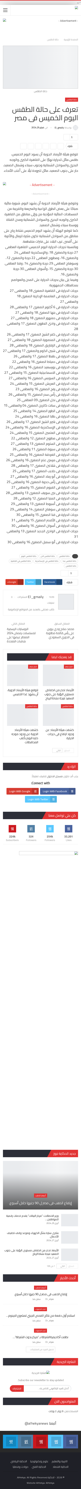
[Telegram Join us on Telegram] (10, 1441)
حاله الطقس (71, 566)
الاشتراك (16, 1388)
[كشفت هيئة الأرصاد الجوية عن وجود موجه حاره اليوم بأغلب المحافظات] (22, 715)
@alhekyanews (36, 1423)
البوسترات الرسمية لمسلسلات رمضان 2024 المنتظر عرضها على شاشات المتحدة (21, 635)
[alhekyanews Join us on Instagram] (25, 1441)
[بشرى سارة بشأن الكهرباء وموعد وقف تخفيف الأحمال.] (69, 1237)
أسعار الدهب (40, 1195)
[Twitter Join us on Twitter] (55, 1441)
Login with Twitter (38, 799)
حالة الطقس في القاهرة (21, 561)
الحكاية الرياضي (18, 1461)
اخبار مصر (69, 666)
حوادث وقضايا (20, 1466)
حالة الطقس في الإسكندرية (46, 561)
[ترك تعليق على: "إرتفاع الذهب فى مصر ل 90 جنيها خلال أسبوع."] (29, 1299)
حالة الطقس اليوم (28, 556)
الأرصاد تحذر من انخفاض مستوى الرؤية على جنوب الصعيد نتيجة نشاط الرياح (31, 1252)
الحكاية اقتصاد (60, 1466)
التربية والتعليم (59, 1461)
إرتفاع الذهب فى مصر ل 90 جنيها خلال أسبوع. (40, 1203)
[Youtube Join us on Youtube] (40, 1441)
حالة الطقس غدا (69, 561)
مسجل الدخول (55, 776)
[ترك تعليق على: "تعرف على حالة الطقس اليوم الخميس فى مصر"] (67, 137)
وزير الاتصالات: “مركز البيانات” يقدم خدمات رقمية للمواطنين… (32, 1217)
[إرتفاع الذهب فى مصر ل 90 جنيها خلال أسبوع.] (40, 1185)
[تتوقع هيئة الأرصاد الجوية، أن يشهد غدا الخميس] (22, 675)
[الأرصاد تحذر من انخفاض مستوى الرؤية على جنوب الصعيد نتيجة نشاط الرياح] (58, 675)
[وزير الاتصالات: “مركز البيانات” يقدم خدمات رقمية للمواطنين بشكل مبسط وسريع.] (69, 1220)
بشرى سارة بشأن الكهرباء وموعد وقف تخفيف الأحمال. (33, 1234)
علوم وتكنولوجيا (39, 1461)
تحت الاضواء (40, 1309)
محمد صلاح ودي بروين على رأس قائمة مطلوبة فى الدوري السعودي (60, 633)
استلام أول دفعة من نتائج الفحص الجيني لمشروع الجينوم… (40, 1315)
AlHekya (50, 1483)
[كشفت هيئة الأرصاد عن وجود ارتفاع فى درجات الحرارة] (58, 715)
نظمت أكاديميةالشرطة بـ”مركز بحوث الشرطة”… (40, 1337)
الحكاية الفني (39, 1466)
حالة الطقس (71, 99)
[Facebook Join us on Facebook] (70, 1441)
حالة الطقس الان (48, 556)
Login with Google (19, 791)
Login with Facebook (55, 791)
